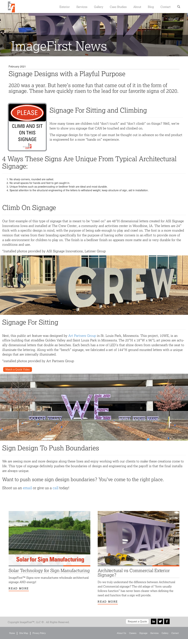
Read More (19, 588)
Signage (143, 633)
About (137, 6)
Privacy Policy (39, 633)
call (55, 488)
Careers (132, 633)
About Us (121, 633)
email (27, 488)
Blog (151, 6)
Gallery (98, 6)
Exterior (64, 6)
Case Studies (118, 6)
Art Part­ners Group (82, 336)
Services (81, 6)
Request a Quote (137, 621)
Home (12, 633)
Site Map (23, 633)
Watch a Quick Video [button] (17, 369)
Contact (165, 6)
